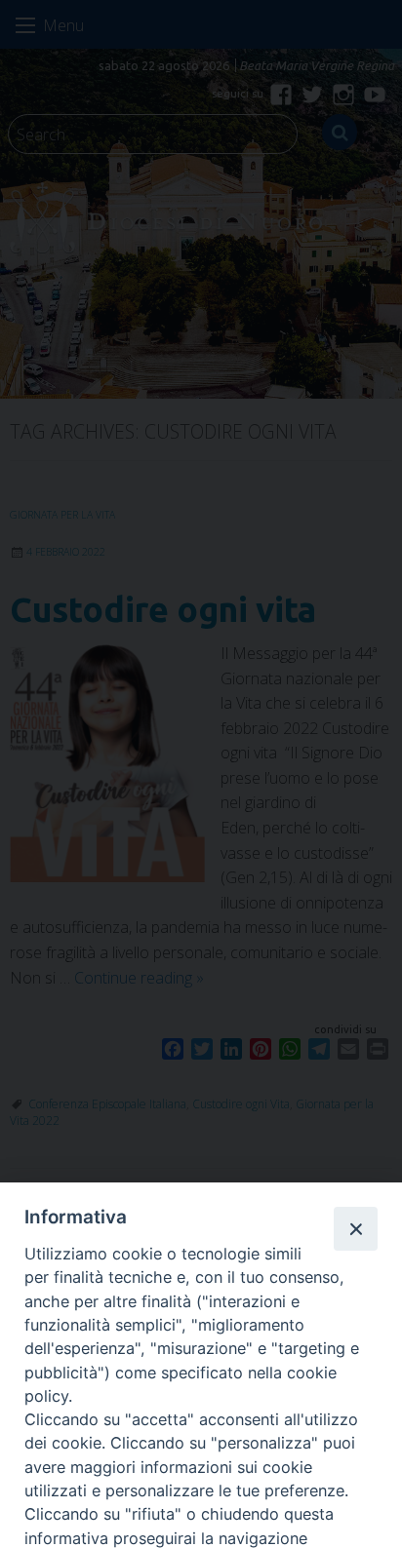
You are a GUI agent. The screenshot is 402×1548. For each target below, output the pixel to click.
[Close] (355, 1228)
